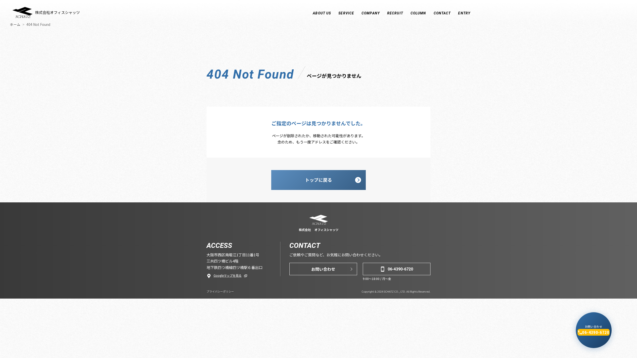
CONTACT (442, 13)
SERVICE (346, 13)
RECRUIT (395, 13)
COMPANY (371, 13)
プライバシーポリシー (220, 291)
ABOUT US (322, 13)
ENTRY (464, 13)
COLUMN (418, 13)
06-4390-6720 (400, 269)
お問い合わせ (323, 269)
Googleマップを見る (227, 275)
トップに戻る (318, 180)
